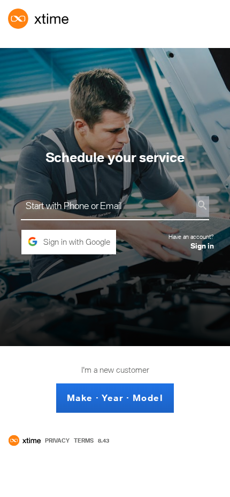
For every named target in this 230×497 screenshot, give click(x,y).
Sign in (202, 246)
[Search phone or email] (203, 206)
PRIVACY (57, 441)
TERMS (84, 441)
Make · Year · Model (115, 398)
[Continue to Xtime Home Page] (25, 440)
